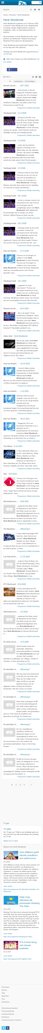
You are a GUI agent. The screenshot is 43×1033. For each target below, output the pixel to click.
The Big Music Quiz (11, 529)
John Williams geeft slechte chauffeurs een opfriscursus (29, 855)
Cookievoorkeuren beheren (11, 1020)
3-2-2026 (21, 168)
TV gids (7, 829)
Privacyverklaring (8, 1011)
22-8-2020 (22, 584)
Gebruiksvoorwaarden (10, 1008)
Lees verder (7, 886)
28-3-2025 (24, 308)
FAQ (3, 993)
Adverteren (6, 1002)
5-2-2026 (21, 140)
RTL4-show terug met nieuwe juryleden (28, 945)
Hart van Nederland (11, 251)
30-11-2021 (25, 419)
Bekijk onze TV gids (11, 841)
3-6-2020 (24, 612)
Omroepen (5, 987)
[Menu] (3, 2)
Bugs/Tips (5, 996)
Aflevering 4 (25, 529)
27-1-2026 (24, 251)
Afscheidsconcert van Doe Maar (16, 501)
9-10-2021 (18, 446)
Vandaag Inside (9, 113)
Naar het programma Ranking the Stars (17, 937)
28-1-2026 (22, 223)
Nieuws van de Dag (11, 85)
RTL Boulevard (9, 584)
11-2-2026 (22, 113)
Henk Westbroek (21, 336)
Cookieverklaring (8, 1014)
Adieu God (7, 336)
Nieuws (4, 990)
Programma (22, 108)
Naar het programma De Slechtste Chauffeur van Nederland (21, 890)
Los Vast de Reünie (11, 557)
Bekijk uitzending (34, 108)
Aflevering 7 (25, 669)
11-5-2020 (24, 642)
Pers (3, 999)
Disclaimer (5, 1017)
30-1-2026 (22, 196)
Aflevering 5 (25, 724)
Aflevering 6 (25, 697)
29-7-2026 (24, 85)
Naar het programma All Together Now (17, 959)
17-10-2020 (25, 557)
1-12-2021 (24, 391)
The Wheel (7, 446)
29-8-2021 (24, 501)
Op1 (5, 474)
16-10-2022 (25, 364)
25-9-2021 (13, 474)
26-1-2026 (22, 281)
